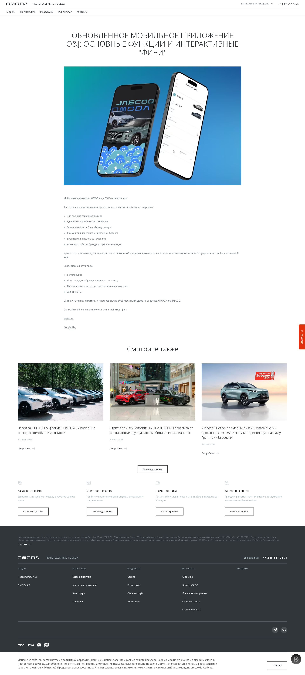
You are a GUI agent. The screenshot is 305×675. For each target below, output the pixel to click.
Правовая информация (194, 593)
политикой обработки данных (81, 660)
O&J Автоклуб (135, 593)
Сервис (131, 576)
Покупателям (27, 11)
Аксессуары (79, 593)
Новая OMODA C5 (27, 576)
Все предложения (152, 469)
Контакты (82, 11)
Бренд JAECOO (190, 585)
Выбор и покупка (82, 576)
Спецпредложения (102, 511)
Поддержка (133, 585)
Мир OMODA (65, 11)
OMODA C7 (24, 585)
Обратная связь (191, 601)
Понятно (277, 665)
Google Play (70, 327)
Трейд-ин (78, 601)
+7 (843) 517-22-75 (288, 4)
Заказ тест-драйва (33, 511)
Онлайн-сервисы (191, 609)
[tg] (275, 630)
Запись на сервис (239, 511)
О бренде (187, 576)
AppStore (68, 318)
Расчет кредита (169, 511)
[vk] (284, 630)
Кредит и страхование (85, 585)
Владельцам (46, 11)
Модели (10, 11)
